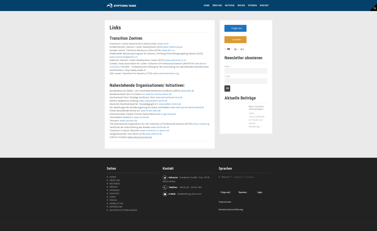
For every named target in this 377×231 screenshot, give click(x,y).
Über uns (217, 5)
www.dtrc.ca (168, 50)
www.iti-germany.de (165, 114)
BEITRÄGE (115, 183)
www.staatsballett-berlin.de (153, 100)
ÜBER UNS (115, 180)
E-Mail (227, 76)
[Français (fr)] (242, 49)
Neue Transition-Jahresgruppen (257, 107)
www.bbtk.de (187, 90)
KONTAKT (114, 193)
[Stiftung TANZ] (121, 5)
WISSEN (114, 187)
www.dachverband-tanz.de (169, 97)
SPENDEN (114, 190)
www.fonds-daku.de (151, 110)
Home (207, 5)
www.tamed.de (141, 117)
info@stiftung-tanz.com (189, 194)
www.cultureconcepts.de (139, 137)
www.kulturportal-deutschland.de (187, 107)
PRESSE (113, 200)
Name (227, 66)
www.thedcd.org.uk (172, 47)
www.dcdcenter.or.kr (176, 60)
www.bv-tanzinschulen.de (158, 94)
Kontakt (264, 5)
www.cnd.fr (163, 43)
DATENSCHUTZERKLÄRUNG (123, 210)
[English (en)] (235, 49)
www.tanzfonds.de (160, 127)
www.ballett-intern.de (170, 104)
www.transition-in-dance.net (154, 130)
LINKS (113, 197)
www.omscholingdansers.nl (123, 57)
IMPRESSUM (116, 206)
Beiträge (230, 5)
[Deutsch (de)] (228, 49)
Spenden (252, 5)
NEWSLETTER (116, 203)
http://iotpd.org (201, 124)
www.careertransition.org (166, 73)
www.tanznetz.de (128, 120)
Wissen (241, 5)
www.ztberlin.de (153, 134)
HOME (113, 177)
